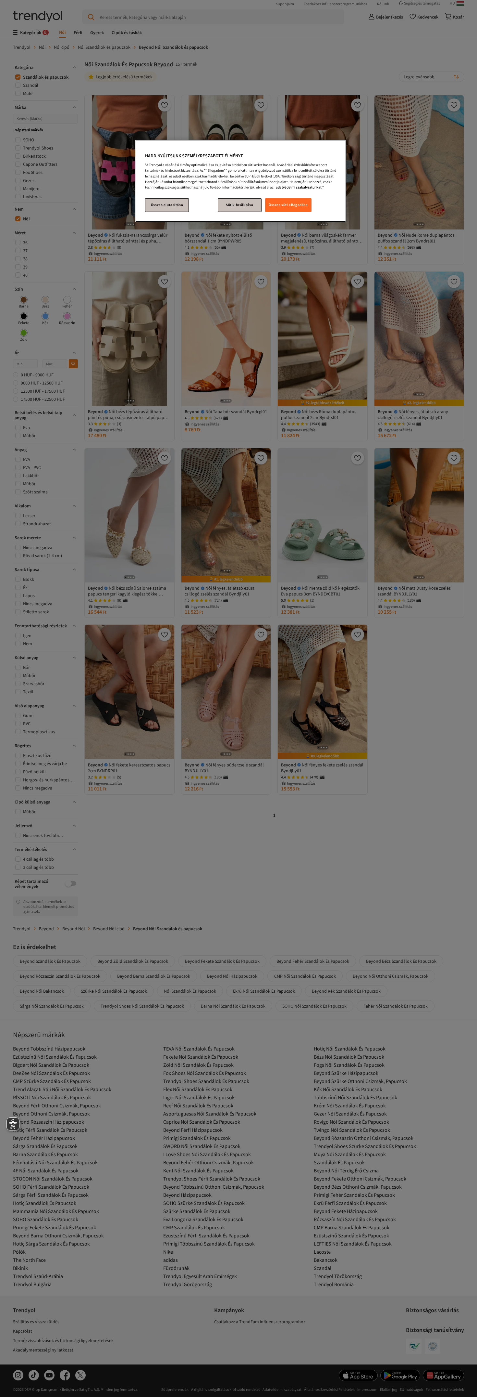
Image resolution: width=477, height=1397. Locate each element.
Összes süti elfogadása (288, 204)
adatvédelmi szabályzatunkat (299, 187)
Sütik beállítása (239, 204)
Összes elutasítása (167, 204)
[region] (240, 181)
